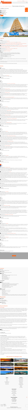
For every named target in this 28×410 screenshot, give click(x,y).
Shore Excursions (21, 380)
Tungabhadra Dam (2, 44)
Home (1, 6)
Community (14, 395)
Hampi (26, 46)
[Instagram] (14, 403)
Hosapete (12, 48)
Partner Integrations (14, 391)
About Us (7, 378)
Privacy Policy (7, 384)
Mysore (7, 48)
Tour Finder (21, 387)
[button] (0, 164)
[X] (13, 403)
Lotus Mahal (7, 44)
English (5, 405)
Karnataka (6, 6)
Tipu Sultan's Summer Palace (11, 42)
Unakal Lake (20, 44)
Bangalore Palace (7, 43)
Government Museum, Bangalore (22, 45)
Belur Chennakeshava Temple (14, 46)
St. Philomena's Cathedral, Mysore (5, 46)
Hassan (9, 48)
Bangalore (10, 6)
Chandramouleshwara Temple (5, 47)
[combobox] (5, 405)
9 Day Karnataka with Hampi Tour (18, 6)
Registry (21, 386)
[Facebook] (12, 403)
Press (7, 379)
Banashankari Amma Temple (13, 44)
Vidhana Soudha (12, 43)
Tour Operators (14, 392)
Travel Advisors (14, 390)
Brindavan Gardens (9, 49)
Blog (7, 380)
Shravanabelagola (23, 43)
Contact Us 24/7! (14, 401)
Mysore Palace (19, 42)
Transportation (21, 379)
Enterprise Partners (14, 393)
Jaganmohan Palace (18, 43)
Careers (14, 394)
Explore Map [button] (14, 255)
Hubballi (16, 48)
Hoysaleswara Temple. (22, 46)
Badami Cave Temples (7, 205)
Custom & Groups (21, 378)
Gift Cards (21, 385)
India (4, 6)
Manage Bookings (21, 384)
